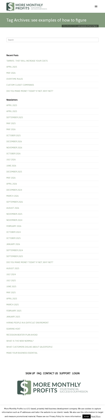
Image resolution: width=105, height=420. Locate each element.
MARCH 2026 (12, 196)
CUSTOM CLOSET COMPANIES (20, 85)
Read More (96, 416)
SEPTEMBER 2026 (14, 202)
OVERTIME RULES (14, 79)
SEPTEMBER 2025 (14, 117)
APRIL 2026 (11, 184)
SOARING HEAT (13, 329)
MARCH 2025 (12, 304)
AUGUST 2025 (12, 268)
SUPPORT (65, 373)
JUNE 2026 (11, 166)
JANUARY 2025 (13, 317)
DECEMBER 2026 (14, 141)
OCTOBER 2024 (13, 232)
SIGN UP (30, 373)
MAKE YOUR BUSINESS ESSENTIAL (22, 353)
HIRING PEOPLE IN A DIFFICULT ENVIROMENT (27, 322)
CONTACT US (50, 373)
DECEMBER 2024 (14, 190)
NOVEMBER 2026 (14, 147)
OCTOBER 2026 (13, 153)
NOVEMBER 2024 (14, 220)
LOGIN (76, 373)
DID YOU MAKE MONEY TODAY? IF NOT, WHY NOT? (29, 91)
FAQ (39, 373)
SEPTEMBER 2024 (14, 250)
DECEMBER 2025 (14, 171)
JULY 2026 (11, 159)
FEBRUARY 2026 (13, 226)
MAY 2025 (11, 123)
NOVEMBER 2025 (14, 214)
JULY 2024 (11, 274)
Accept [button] (86, 416)
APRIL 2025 (11, 67)
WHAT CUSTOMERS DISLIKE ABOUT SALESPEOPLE (29, 347)
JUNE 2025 (11, 286)
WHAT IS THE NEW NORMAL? (20, 341)
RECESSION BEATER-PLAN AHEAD (22, 335)
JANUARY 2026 (13, 244)
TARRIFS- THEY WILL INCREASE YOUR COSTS (27, 61)
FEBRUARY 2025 (13, 311)
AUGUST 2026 (12, 208)
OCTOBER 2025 (13, 135)
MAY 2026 (11, 73)
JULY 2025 (11, 280)
